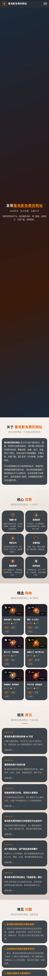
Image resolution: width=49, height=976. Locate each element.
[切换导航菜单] (45, 3)
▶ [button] (13, 610)
